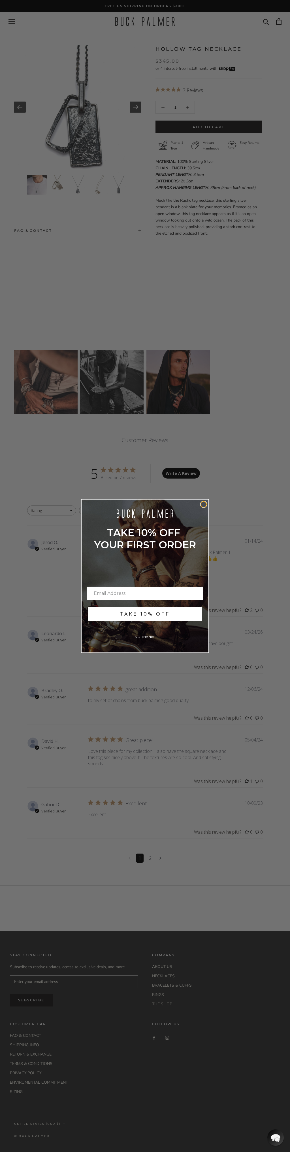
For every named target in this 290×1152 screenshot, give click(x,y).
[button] (275, 1137)
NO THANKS (145, 637)
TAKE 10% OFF (145, 614)
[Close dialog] (203, 504)
